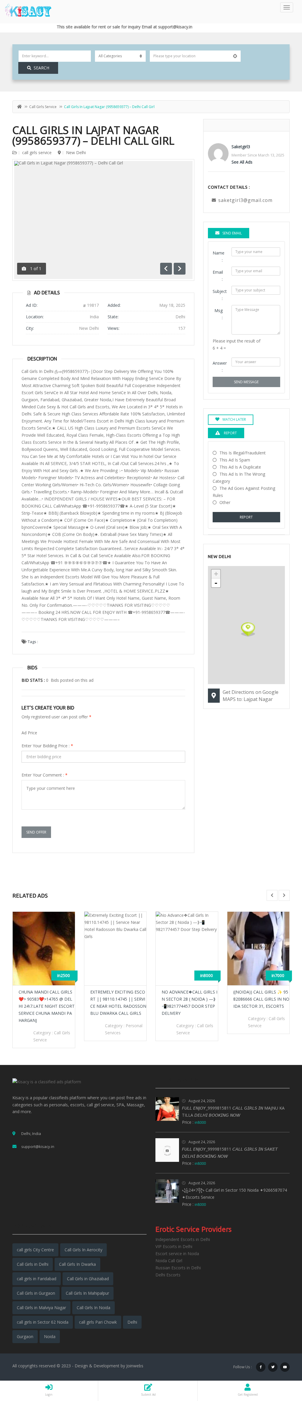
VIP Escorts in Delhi (173, 1246)
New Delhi (76, 152)
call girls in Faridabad (36, 1278)
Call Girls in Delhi (32, 1264)
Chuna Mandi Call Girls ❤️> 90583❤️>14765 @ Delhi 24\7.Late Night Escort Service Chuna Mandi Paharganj (47, 1006)
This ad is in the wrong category (239, 477)
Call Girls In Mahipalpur (87, 1293)
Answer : (220, 366)
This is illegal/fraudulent (242, 453)
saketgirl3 (241, 146)
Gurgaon (25, 1336)
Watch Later (234, 419)
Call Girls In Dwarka (77, 1264)
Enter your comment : (45, 775)
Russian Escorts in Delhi (178, 1267)
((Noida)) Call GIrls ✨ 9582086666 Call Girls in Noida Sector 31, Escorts (261, 999)
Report (246, 517)
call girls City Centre (35, 1249)
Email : (218, 275)
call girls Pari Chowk (98, 1322)
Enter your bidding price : (47, 745)
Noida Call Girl (168, 1260)
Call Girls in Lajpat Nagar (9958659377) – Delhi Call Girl (93, 135)
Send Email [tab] (232, 233)
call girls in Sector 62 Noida (42, 1322)
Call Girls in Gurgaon (36, 1293)
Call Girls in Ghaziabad (88, 1278)
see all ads (242, 162)
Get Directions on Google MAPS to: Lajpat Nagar (250, 695)
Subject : (220, 294)
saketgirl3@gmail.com (245, 200)
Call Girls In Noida (93, 1307)
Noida (49, 1336)
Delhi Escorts (167, 1275)
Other (224, 502)
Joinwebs (134, 1366)
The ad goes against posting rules (244, 491)
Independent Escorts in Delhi (182, 1239)
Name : (218, 256)
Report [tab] (230, 433)
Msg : (218, 314)
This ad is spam (234, 460)
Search (41, 68)
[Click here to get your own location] (235, 56)
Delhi (132, 1322)
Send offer (36, 832)
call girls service (43, 106)
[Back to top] (282, 1364)
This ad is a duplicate (240, 467)
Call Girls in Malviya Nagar (41, 1307)
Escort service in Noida (177, 1253)
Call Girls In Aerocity (83, 1249)
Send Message (246, 381)
